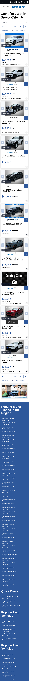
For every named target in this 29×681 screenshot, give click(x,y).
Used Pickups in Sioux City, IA (8, 659)
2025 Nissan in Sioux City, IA (8, 529)
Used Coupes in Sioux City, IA (8, 676)
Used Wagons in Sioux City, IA (8, 671)
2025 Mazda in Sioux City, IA (8, 512)
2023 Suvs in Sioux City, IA (8, 457)
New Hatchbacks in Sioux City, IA (9, 639)
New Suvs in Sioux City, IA (8, 622)
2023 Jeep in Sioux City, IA (8, 525)
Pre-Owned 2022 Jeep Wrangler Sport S (14, 157)
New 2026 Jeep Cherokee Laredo (12, 361)
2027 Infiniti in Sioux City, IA (8, 495)
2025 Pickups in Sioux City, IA (8, 500)
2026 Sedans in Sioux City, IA (8, 470)
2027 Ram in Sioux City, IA (8, 504)
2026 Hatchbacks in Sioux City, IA (9, 555)
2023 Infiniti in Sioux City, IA (8, 542)
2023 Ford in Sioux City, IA (8, 487)
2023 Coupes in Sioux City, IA (8, 580)
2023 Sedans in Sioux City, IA (8, 559)
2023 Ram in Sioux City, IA (8, 534)
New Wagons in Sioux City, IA (8, 630)
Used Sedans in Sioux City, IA (8, 663)
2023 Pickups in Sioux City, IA (8, 478)
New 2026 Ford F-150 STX (12, 224)
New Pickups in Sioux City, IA (8, 626)
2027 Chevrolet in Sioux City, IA (9, 508)
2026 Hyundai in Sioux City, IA (8, 449)
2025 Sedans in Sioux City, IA (8, 567)
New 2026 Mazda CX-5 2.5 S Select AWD (13, 327)
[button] (2, 40)
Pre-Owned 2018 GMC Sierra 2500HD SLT (13, 122)
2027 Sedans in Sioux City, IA (8, 576)
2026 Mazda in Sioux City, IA (8, 432)
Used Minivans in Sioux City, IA (9, 667)
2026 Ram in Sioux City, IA (8, 444)
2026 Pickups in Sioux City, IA (8, 423)
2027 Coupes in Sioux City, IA (8, 584)
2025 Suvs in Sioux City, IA (8, 453)
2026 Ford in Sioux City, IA (8, 428)
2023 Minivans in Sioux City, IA (9, 572)
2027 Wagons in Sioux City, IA (8, 546)
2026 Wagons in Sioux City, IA (8, 466)
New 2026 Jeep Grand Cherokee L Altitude (10, 88)
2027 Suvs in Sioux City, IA (8, 440)
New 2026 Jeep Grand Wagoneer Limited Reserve (12, 259)
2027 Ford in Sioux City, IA (8, 461)
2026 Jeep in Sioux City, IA (8, 436)
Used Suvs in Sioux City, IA (8, 655)
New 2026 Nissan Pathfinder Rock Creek (13, 191)
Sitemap (14, 679)
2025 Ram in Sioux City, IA (8, 538)
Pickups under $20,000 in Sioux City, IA (11, 601)
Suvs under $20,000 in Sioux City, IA (10, 597)
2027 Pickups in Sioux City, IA (8, 474)
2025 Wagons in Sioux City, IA (8, 563)
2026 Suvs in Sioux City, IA (8, 419)
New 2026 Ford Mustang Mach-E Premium (14, 54)
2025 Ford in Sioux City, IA (8, 483)
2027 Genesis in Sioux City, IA (8, 517)
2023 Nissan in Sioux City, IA (8, 491)
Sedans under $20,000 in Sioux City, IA (11, 606)
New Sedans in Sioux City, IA (8, 634)
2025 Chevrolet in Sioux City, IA (9, 521)
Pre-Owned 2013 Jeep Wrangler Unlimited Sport (14, 293)
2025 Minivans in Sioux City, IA (9, 551)
